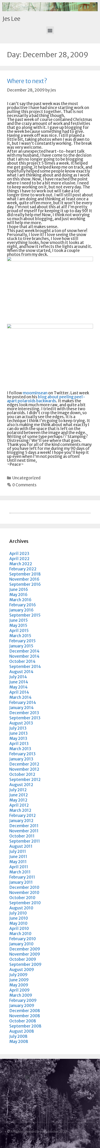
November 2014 (24, 656)
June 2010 (18, 918)
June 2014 (18, 682)
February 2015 (22, 640)
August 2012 (21, 784)
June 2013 (18, 733)
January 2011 (21, 882)
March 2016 (20, 599)
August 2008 (21, 1031)
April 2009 (19, 990)
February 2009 (23, 1000)
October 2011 (22, 836)
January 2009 (21, 1005)
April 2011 (18, 866)
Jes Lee (11, 18)
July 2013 (18, 728)
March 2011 (20, 872)
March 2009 (20, 995)
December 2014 (24, 651)
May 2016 (18, 594)
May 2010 (18, 923)
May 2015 (18, 625)
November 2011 (24, 831)
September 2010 (25, 902)
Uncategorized (26, 477)
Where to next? (27, 81)
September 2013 (24, 718)
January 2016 (21, 610)
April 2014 (19, 692)
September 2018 (25, 574)
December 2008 (24, 1010)
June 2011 (18, 856)
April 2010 (19, 928)
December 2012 (24, 764)
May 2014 (18, 687)
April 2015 (19, 630)
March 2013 (20, 748)
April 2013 (19, 743)
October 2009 (22, 959)
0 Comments (24, 484)
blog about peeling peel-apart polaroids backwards (46, 398)
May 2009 (18, 985)
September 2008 (25, 1026)
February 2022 (23, 569)
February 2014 (22, 702)
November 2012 (24, 769)
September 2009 (25, 964)
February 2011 (22, 877)
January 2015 (21, 646)
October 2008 (22, 1021)
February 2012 (22, 815)
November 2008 (24, 1015)
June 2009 (19, 979)
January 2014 (21, 707)
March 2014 (20, 697)
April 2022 (19, 558)
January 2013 (21, 759)
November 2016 (24, 579)
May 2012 (18, 800)
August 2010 (21, 908)
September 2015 (24, 615)
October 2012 (22, 774)
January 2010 (21, 944)
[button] (50, 30)
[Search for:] (50, 512)
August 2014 (21, 671)
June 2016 (18, 589)
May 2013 (18, 738)
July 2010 (18, 913)
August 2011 (21, 846)
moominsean (35, 393)
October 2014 (22, 661)
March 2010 (20, 933)
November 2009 (24, 954)
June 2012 (18, 795)
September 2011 (24, 841)
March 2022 (20, 563)
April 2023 (19, 553)
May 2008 (18, 1041)
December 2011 (24, 825)
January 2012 (21, 820)
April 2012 (19, 805)
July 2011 (17, 851)
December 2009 (24, 949)
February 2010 (22, 938)
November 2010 (24, 892)
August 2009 (21, 969)
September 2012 (25, 779)
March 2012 (20, 810)
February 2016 (22, 605)
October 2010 (22, 897)
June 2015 (18, 620)
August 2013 (21, 723)
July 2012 (18, 789)
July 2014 (18, 676)
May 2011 (18, 861)
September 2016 (25, 584)
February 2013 (22, 753)
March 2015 (20, 635)
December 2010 (24, 887)
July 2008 (18, 1036)
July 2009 (18, 974)
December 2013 (24, 712)
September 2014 (25, 666)
